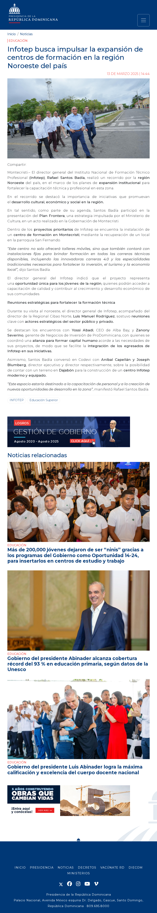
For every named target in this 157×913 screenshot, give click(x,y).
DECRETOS (87, 867)
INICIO (20, 867)
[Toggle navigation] (143, 20)
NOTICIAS (66, 867)
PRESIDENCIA (42, 867)
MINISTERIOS (78, 873)
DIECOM (136, 867)
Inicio (11, 34)
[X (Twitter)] (61, 884)
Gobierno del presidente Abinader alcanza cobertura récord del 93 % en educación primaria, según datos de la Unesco (77, 664)
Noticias (26, 34)
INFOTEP (17, 400)
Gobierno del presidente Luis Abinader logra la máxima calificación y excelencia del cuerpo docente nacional (74, 769)
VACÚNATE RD (112, 867)
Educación (18, 41)
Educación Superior (43, 400)
